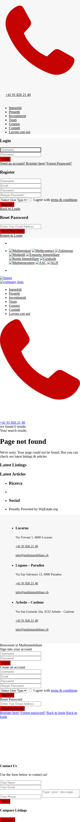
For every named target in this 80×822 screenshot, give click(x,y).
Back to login (55, 713)
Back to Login (10, 209)
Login (5, 159)
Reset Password (12, 231)
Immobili (15, 108)
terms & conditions (64, 200)
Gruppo (14, 124)
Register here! (10, 713)
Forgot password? (33, 713)
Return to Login (11, 235)
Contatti (14, 128)
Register (7, 204)
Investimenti (17, 116)
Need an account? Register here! (23, 163)
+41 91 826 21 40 (18, 95)
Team (13, 120)
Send (5, 801)
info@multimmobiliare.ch (32, 555)
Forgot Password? (59, 163)
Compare (7, 819)
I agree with (55, 200)
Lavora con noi (19, 132)
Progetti (14, 112)
